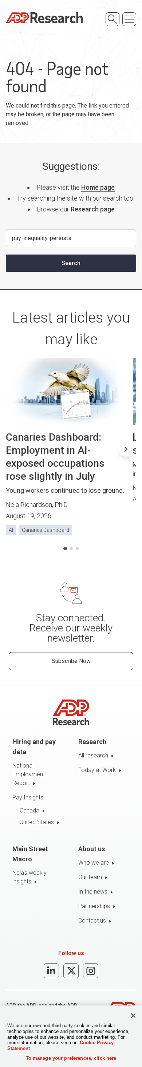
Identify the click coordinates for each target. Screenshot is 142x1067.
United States (37, 822)
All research (93, 755)
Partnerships (94, 906)
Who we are (93, 862)
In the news (92, 891)
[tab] (65, 548)
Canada (29, 810)
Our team (90, 877)
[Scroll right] (126, 449)
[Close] (133, 1016)
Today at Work (97, 769)
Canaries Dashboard (45, 530)
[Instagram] (90, 970)
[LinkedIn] (51, 970)
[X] (71, 970)
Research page (93, 209)
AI (11, 530)
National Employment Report (28, 774)
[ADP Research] (44, 17)
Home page (98, 187)
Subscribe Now (71, 661)
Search (71, 263)
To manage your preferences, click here (71, 1058)
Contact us (92, 920)
